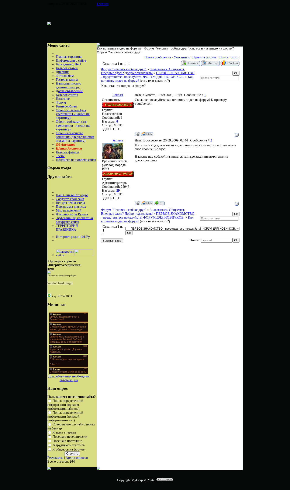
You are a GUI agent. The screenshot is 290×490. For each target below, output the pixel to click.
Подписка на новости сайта (76, 160)
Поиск (224, 57)
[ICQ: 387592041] (159, 203)
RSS (234, 57)
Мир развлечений (69, 210)
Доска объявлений (69, 91)
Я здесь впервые (64, 432)
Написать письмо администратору (68, 85)
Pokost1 (118, 95)
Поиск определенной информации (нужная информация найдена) (65, 404)
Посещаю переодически (69, 436)
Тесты (60, 156)
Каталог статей (67, 68)
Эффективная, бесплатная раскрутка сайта (74, 220)
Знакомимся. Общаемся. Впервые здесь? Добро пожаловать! (143, 71)
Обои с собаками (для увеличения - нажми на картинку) (73, 125)
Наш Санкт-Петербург (72, 195)
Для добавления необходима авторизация (68, 378)
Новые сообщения (157, 57)
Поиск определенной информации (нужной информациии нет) (65, 416)
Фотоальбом (65, 76)
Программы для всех (71, 206)
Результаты (55, 457)
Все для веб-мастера (70, 203)
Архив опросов (77, 457)
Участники (182, 57)
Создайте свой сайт (70, 199)
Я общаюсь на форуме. (68, 449)
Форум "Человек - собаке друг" (123, 69)
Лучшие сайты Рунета (72, 214)
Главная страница (69, 56)
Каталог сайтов (67, 95)
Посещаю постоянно (67, 441)
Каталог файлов (67, 152)
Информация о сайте (71, 60)
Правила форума (204, 57)
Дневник (62, 72)
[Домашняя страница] (147, 134)
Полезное (63, 98)
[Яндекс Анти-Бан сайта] (84, 255)
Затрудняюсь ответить (68, 445)
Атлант (118, 140)
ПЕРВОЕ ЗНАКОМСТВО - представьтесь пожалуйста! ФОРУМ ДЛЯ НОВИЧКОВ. (147, 75)
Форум (61, 102)
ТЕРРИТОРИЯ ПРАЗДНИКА (67, 227)
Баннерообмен (66, 106)
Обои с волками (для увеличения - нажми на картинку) (73, 114)
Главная (102, 4)
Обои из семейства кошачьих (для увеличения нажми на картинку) (75, 137)
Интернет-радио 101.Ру (73, 237)
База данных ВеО (68, 64)
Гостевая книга (67, 79)
